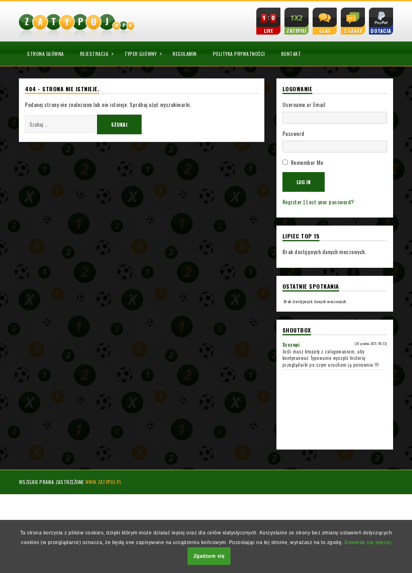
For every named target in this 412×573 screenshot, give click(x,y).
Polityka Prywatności (239, 53)
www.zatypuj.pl (103, 482)
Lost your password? (330, 201)
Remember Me (307, 162)
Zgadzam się (209, 556)
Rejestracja (94, 53)
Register (292, 201)
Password (293, 133)
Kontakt (291, 53)
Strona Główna (45, 53)
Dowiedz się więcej (367, 542)
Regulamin (185, 53)
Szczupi (291, 344)
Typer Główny (140, 53)
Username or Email (303, 104)
